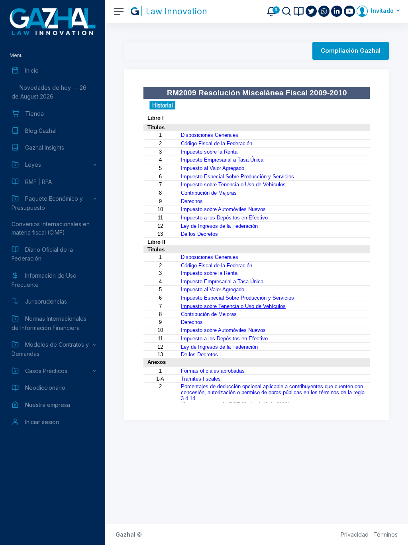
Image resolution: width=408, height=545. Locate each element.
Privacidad (355, 534)
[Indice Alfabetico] (299, 11)
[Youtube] (350, 11)
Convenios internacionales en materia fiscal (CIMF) (51, 228)
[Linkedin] (337, 11)
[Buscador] (286, 11)
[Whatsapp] (324, 11)
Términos (385, 534)
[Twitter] (312, 11)
